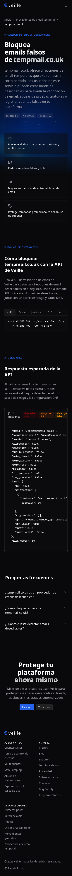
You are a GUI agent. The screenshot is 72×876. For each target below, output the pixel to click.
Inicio (7, 19)
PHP (49, 312)
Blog (41, 753)
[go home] (36, 733)
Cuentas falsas (13, 747)
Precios (43, 747)
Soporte (44, 759)
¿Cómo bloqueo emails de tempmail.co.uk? (23, 610)
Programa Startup (50, 795)
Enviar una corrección (17, 827)
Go (59, 312)
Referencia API (13, 816)
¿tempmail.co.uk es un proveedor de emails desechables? (30, 594)
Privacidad (45, 771)
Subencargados (48, 777)
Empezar (26, 707)
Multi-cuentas (13, 764)
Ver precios (44, 707)
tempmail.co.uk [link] (13, 24)
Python (21, 312)
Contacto (44, 783)
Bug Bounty (46, 789)
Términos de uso (49, 765)
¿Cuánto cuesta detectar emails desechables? (27, 626)
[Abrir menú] (66, 5)
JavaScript (36, 312)
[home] (12, 5)
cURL (10, 312)
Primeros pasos (13, 810)
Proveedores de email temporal (35, 19)
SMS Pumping (13, 770)
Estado (8, 822)
